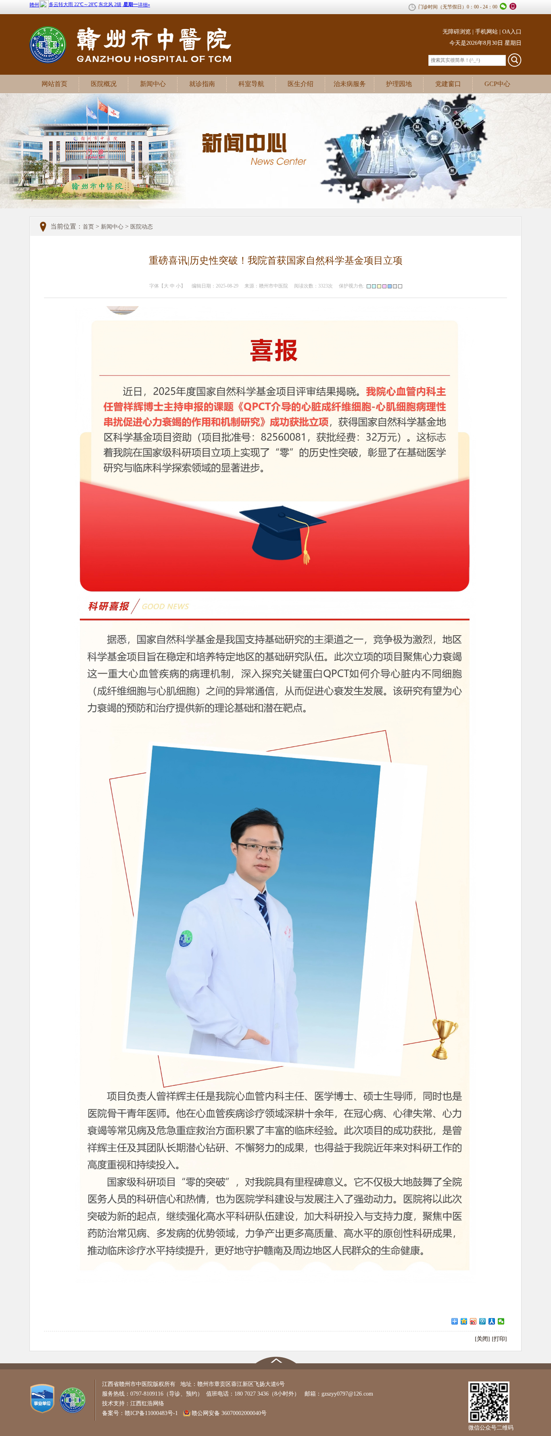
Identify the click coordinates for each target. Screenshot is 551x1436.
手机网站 (486, 32)
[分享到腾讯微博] (482, 1321)
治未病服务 (350, 83)
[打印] (499, 1339)
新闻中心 (153, 83)
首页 (88, 227)
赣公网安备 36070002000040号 (229, 1413)
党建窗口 (448, 83)
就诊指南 (202, 83)
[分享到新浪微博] (473, 1321)
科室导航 (251, 83)
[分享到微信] (501, 1321)
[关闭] (482, 1339)
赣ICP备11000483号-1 (151, 1413)
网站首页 (54, 83)
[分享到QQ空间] (464, 1321)
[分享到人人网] (491, 1321)
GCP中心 (497, 83)
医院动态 (141, 227)
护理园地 (399, 83)
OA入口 (512, 32)
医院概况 (104, 83)
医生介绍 (300, 83)
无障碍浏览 (456, 32)
